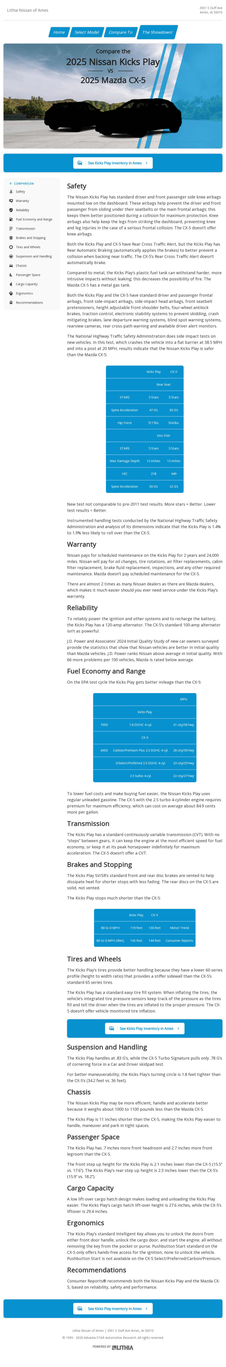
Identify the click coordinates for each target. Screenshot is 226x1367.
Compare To (120, 32)
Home (59, 32)
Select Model (87, 32)
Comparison (24, 183)
